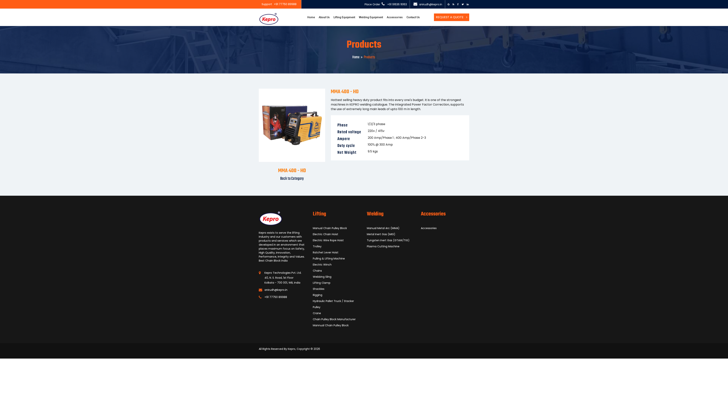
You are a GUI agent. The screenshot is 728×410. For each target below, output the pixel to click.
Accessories (395, 17)
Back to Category (292, 178)
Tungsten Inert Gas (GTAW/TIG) (388, 240)
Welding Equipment (371, 17)
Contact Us (413, 17)
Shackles (318, 289)
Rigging (317, 295)
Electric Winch (322, 264)
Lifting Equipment (344, 17)
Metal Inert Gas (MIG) (381, 234)
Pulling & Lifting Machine (329, 258)
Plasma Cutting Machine (383, 246)
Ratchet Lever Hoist (325, 252)
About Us (324, 17)
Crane (317, 313)
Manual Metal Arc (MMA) (383, 228)
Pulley (316, 307)
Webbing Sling (322, 277)
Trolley (317, 246)
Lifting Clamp (321, 283)
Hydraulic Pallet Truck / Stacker (333, 301)
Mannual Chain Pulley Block (331, 325)
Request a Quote (450, 17)
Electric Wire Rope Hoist (328, 240)
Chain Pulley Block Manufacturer (334, 319)
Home (311, 17)
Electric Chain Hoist (325, 234)
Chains (317, 271)
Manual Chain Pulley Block (330, 228)
